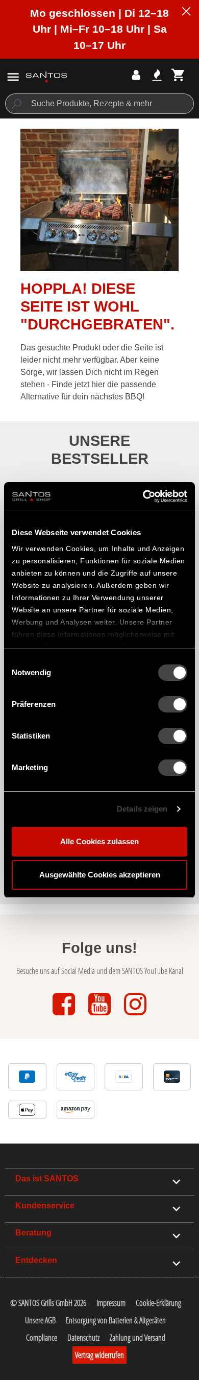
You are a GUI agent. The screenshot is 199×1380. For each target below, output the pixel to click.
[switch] (172, 704)
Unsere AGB (40, 1320)
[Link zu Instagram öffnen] (135, 1016)
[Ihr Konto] (136, 75)
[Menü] (13, 77)
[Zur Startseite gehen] (46, 76)
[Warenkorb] (178, 75)
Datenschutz (83, 1337)
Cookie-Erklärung (158, 1302)
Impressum (111, 1302)
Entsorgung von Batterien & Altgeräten (116, 1320)
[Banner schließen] (186, 13)
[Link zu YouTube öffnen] (100, 1016)
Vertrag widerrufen (99, 1355)
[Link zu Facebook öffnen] (65, 1016)
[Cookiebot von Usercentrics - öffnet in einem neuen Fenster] (143, 496)
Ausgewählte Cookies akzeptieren (99, 874)
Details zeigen (142, 808)
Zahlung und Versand (137, 1337)
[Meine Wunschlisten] (156, 75)
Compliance (41, 1337)
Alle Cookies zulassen (99, 841)
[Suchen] (16, 103)
